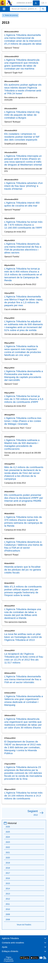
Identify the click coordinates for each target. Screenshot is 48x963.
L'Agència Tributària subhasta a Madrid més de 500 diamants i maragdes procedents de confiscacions (21, 444)
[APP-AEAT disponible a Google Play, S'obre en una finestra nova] (24, 958)
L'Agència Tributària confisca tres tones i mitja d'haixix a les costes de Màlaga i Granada (22, 421)
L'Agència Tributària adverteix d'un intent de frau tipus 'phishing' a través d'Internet (23, 186)
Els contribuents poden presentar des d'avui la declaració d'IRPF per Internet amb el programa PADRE (23, 498)
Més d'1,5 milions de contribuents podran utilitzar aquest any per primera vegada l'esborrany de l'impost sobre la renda (23, 591)
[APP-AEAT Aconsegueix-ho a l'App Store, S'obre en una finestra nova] (34, 958)
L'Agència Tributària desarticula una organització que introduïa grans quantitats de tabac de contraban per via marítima (21, 64)
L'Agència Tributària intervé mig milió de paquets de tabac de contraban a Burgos (21, 115)
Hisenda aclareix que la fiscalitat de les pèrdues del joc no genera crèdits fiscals (22, 569)
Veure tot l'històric (24, 925)
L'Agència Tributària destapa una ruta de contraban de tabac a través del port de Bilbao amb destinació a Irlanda (22, 613)
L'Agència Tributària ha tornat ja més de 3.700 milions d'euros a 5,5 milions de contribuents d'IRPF (23, 399)
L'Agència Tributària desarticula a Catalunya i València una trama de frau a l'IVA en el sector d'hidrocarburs (23, 546)
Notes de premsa (11, 15)
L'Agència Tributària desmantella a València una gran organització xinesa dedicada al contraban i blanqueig (23, 700)
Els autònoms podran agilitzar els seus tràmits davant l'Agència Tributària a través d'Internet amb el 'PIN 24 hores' (22, 89)
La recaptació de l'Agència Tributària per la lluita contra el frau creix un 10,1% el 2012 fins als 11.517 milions (23, 658)
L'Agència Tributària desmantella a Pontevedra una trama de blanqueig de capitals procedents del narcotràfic (23, 375)
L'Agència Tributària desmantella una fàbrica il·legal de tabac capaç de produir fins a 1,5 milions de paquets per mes (23, 301)
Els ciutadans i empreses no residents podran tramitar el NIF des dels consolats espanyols (22, 136)
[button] (44, 2)
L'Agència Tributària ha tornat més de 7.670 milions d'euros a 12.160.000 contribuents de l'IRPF (23, 224)
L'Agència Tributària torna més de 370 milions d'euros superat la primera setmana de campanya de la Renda (23, 521)
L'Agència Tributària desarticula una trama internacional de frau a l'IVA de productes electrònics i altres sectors (22, 248)
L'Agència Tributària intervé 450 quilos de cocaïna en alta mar (22, 204)
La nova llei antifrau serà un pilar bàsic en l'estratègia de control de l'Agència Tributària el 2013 (23, 637)
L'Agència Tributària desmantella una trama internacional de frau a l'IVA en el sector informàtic (22, 679)
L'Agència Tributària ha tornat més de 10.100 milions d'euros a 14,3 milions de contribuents (23, 795)
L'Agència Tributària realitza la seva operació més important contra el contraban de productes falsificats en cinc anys (22, 350)
